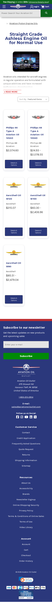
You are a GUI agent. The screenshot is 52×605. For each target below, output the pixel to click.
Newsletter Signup (26, 499)
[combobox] (20, 13)
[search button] (46, 13)
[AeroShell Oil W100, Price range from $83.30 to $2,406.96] (38, 185)
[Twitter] (36, 417)
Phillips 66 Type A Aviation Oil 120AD (12, 132)
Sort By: (23, 99)
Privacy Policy (26, 510)
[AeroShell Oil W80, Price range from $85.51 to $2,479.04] (14, 252)
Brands (26, 494)
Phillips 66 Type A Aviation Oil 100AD (36, 132)
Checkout (26, 555)
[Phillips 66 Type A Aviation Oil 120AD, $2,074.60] (14, 117)
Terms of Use (26, 521)
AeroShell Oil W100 (37, 197)
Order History (26, 561)
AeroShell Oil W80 (13, 265)
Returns (26, 454)
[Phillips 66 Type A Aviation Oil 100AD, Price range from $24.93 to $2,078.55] (38, 117)
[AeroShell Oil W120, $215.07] (14, 185)
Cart (26, 550)
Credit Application (26, 438)
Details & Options (14, 164)
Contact (26, 432)
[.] (26, 61)
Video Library (25, 527)
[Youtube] (27, 417)
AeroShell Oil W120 (13, 197)
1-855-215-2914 (26, 397)
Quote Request (26, 449)
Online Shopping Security (26, 505)
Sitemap (26, 465)
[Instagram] (22, 417)
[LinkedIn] (32, 417)
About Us (26, 483)
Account (26, 544)
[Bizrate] (26, 594)
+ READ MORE (10, 91)
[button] (26, 580)
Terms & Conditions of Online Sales (26, 516)
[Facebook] (18, 417)
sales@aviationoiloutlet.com (26, 406)
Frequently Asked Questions (26, 443)
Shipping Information (26, 460)
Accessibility (26, 488)
